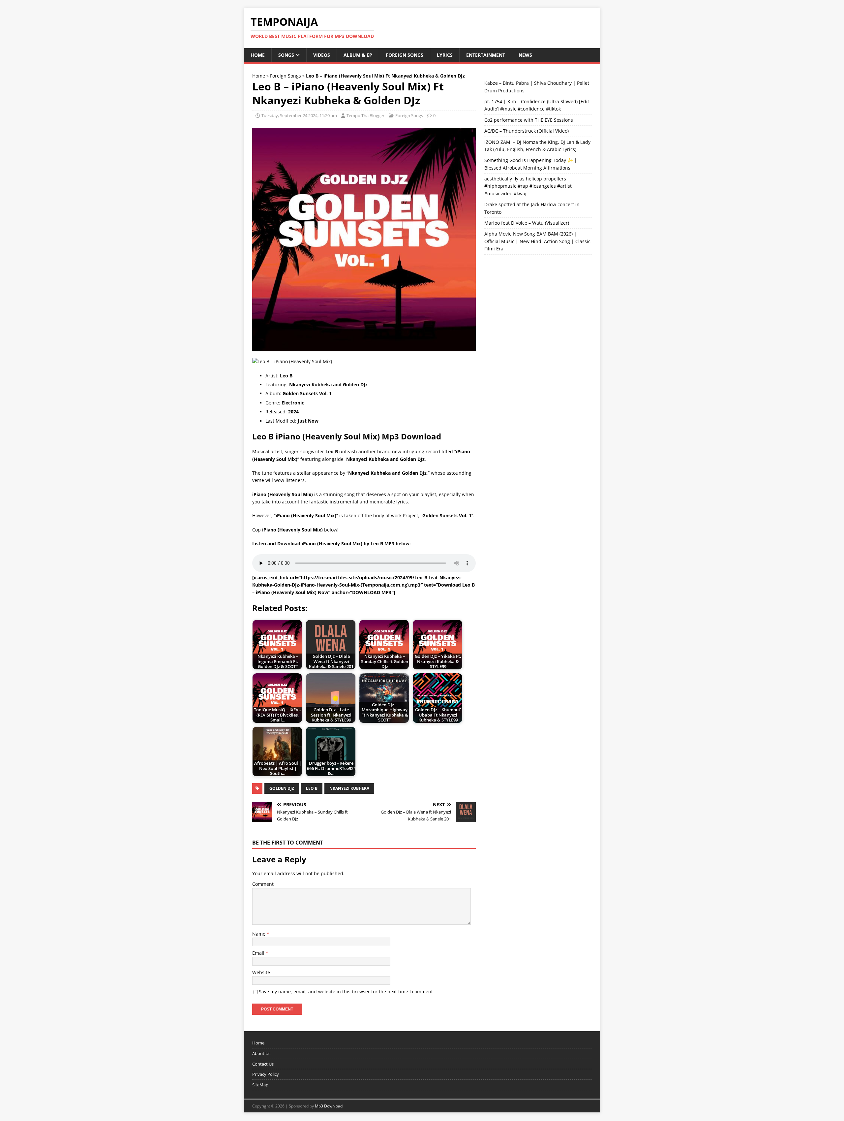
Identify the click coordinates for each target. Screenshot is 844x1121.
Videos (321, 55)
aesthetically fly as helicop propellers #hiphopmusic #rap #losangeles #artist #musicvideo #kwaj (528, 186)
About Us (261, 1053)
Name (259, 934)
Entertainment (485, 55)
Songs (286, 55)
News (525, 55)
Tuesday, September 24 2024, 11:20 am (299, 115)
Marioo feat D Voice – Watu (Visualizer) (526, 223)
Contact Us (263, 1064)
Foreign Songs (404, 55)
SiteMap (260, 1085)
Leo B (311, 788)
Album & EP (358, 55)
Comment (263, 884)
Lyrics (445, 55)
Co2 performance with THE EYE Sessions (528, 120)
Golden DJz (281, 788)
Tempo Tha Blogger (365, 115)
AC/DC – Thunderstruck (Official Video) (526, 131)
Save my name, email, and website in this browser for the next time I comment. (346, 991)
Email (259, 953)
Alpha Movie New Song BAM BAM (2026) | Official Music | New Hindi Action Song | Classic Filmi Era (537, 241)
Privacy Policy (265, 1074)
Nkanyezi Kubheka (349, 788)
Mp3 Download (329, 1106)
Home (258, 55)
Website (261, 972)
